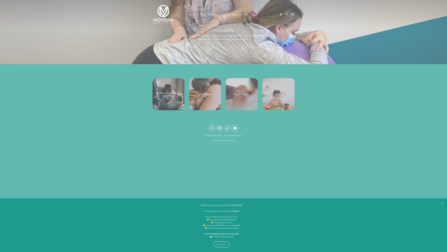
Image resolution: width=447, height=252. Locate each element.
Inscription (221, 244)
